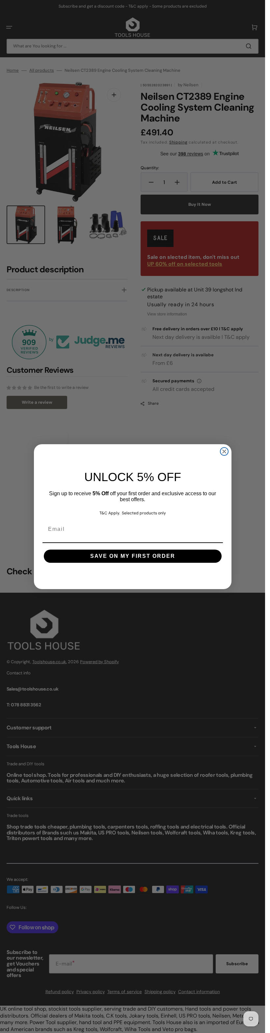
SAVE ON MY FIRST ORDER (132, 556)
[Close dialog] (224, 451)
